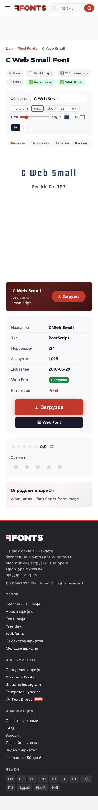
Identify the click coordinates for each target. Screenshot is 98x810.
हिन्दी (55, 787)
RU (10, 787)
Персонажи (40, 143)
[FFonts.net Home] (30, 8)
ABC (37, 108)
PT (74, 779)
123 (61, 108)
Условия (13, 735)
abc (50, 108)
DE (21, 779)
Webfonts (15, 633)
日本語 (41, 787)
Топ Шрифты (17, 619)
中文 (86, 779)
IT (64, 779)
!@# (74, 108)
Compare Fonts (20, 677)
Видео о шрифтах (21, 750)
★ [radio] (16, 467)
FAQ (10, 728)
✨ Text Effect (24, 699)
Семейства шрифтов (24, 641)
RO (43, 779)
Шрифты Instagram (23, 684)
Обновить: (19, 99)
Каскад (81, 143)
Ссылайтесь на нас (23, 743)
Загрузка (71, 296)
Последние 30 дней (23, 757)
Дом (9, 48)
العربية (24, 787)
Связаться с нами (22, 720)
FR (54, 779)
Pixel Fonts (28, 48)
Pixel (53, 390)
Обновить (17, 143)
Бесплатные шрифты (24, 604)
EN (10, 779)
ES (32, 779)
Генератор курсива (23, 692)
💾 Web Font (49, 422)
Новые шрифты (20, 611)
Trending (14, 626)
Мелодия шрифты (22, 648)
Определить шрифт (23, 670)
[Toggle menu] (7, 8)
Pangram (20, 108)
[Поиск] (89, 8)
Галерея (62, 143)
